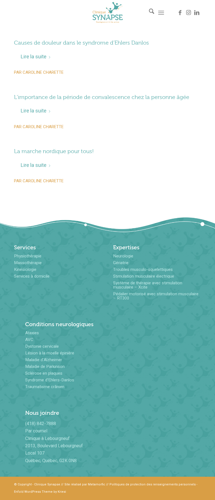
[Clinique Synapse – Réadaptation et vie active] (107, 12)
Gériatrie (120, 263)
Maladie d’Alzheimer (43, 360)
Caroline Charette (43, 72)
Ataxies (32, 333)
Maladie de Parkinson (45, 366)
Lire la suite (33, 57)
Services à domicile (32, 276)
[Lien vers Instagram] (188, 12)
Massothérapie (28, 263)
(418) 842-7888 (40, 423)
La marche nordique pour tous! (54, 151)
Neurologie (123, 256)
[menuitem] (148, 12)
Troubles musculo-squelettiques (143, 269)
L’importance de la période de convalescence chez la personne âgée (101, 97)
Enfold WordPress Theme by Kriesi (40, 491)
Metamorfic (96, 484)
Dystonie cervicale (42, 346)
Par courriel (36, 431)
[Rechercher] (148, 12)
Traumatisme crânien (44, 387)
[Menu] (161, 12)
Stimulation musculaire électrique (143, 276)
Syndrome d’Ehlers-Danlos (49, 380)
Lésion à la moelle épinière (49, 353)
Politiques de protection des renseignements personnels (152, 484)
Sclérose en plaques (43, 373)
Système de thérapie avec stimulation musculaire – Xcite (147, 285)
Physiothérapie (27, 256)
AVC (29, 340)
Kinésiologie (25, 269)
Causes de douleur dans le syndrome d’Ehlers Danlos (81, 43)
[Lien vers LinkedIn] (197, 12)
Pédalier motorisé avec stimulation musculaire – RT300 (155, 296)
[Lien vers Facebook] (180, 12)
